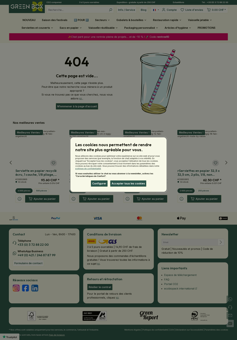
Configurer (99, 183)
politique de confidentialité (88, 168)
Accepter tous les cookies (128, 183)
